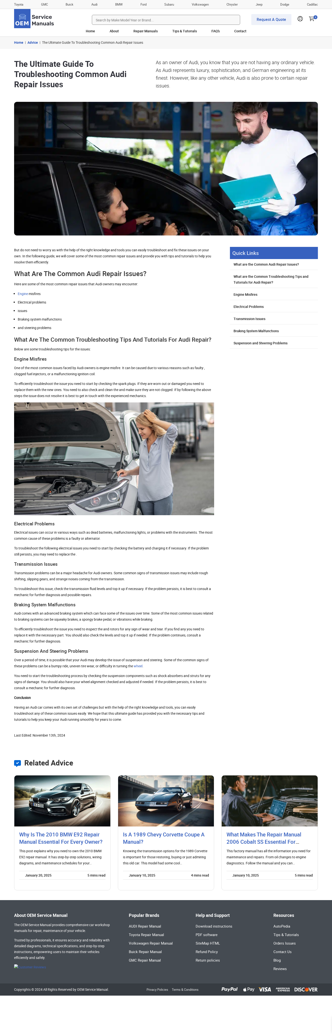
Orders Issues (284, 943)
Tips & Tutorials (184, 31)
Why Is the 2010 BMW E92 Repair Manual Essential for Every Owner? (61, 838)
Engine (23, 293)
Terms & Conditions (185, 989)
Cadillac (312, 4)
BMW (119, 4)
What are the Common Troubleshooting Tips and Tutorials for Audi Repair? (271, 279)
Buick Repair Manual (145, 951)
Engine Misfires (245, 294)
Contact (240, 31)
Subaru (169, 4)
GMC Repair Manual (145, 960)
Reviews (280, 968)
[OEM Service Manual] (34, 18)
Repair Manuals (145, 31)
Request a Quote (271, 19)
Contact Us (282, 951)
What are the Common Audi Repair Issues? (266, 264)
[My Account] (300, 20)
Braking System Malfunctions (256, 331)
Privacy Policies (157, 989)
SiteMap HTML (208, 943)
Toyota (18, 4)
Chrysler (232, 4)
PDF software (207, 934)
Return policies (208, 960)
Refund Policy (207, 951)
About (114, 31)
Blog (277, 960)
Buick (69, 4)
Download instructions (214, 926)
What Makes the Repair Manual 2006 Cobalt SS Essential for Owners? (264, 841)
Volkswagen (200, 4)
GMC (44, 4)
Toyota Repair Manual (146, 934)
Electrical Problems (249, 306)
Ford (143, 4)
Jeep (259, 4)
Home (90, 31)
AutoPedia (281, 926)
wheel (138, 666)
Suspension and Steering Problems (261, 343)
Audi (94, 4)
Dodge (284, 4)
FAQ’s (215, 31)
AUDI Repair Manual (145, 926)
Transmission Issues (249, 318)
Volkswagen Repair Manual (151, 943)
